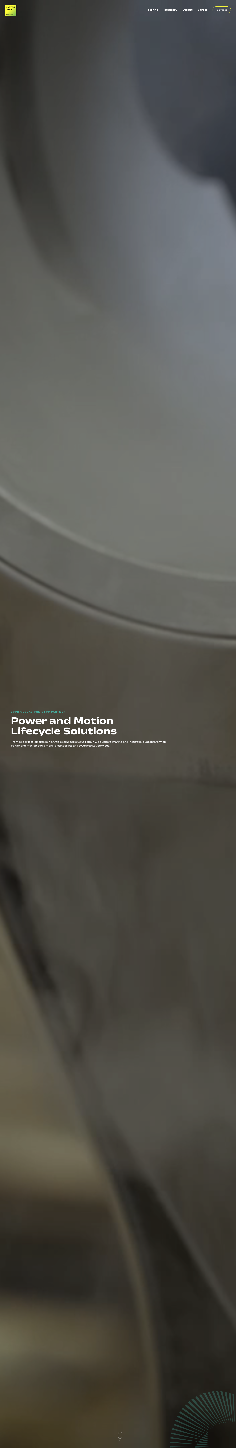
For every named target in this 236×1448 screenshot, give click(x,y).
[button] (120, 1437)
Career (202, 9)
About (187, 9)
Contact (222, 10)
